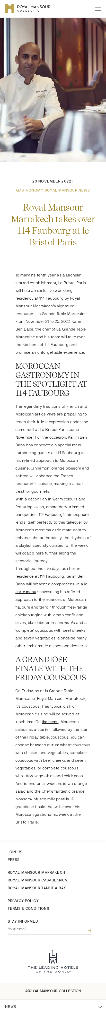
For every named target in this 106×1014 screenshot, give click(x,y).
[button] (98, 9)
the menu (50, 721)
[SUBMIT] (86, 930)
